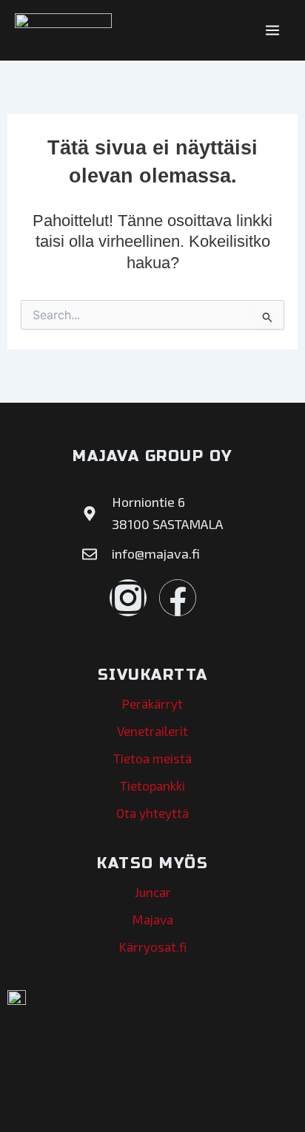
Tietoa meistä (152, 758)
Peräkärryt (152, 703)
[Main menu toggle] (272, 30)
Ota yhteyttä (152, 812)
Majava (153, 919)
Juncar (153, 891)
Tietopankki (152, 785)
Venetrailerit (152, 730)
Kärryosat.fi (153, 946)
